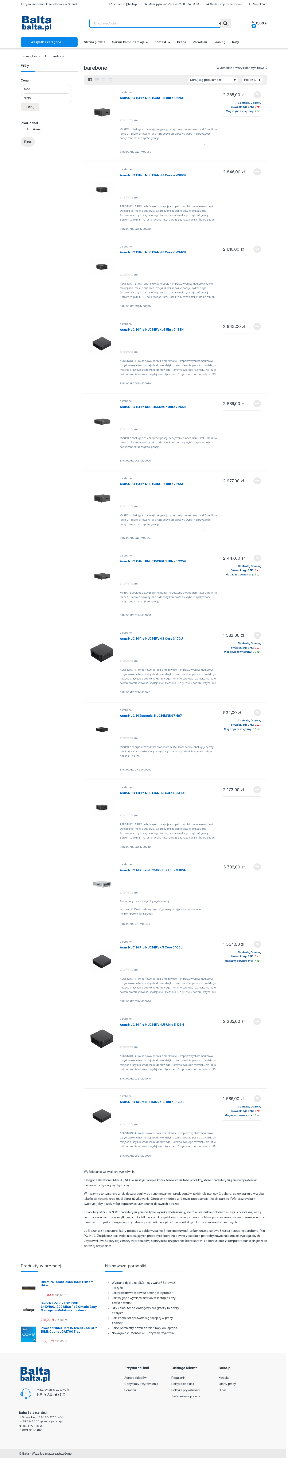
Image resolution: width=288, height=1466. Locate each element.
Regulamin (178, 1377)
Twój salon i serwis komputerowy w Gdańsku (50, 4)
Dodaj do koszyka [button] (255, 94)
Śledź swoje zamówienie (226, 4)
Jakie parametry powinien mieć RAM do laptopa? (145, 1328)
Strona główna (94, 42)
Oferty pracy (227, 1384)
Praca (181, 42)
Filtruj (30, 107)
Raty (235, 42)
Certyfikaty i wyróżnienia (141, 1384)
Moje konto (260, 4)
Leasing (219, 42)
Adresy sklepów (135, 1377)
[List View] (97, 80)
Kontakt (160, 42)
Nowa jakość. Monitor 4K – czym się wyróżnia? (143, 1333)
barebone (126, 92)
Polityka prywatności (185, 1390)
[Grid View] (110, 80)
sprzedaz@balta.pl (125, 4)
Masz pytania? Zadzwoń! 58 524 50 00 (174, 4)
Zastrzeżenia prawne (185, 1396)
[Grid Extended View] (103, 80)
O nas (222, 1390)
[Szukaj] (225, 23)
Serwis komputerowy (128, 42)
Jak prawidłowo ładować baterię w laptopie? (142, 1293)
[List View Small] (90, 80)
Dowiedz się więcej (255, 171)
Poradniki (200, 42)
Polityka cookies (182, 1384)
